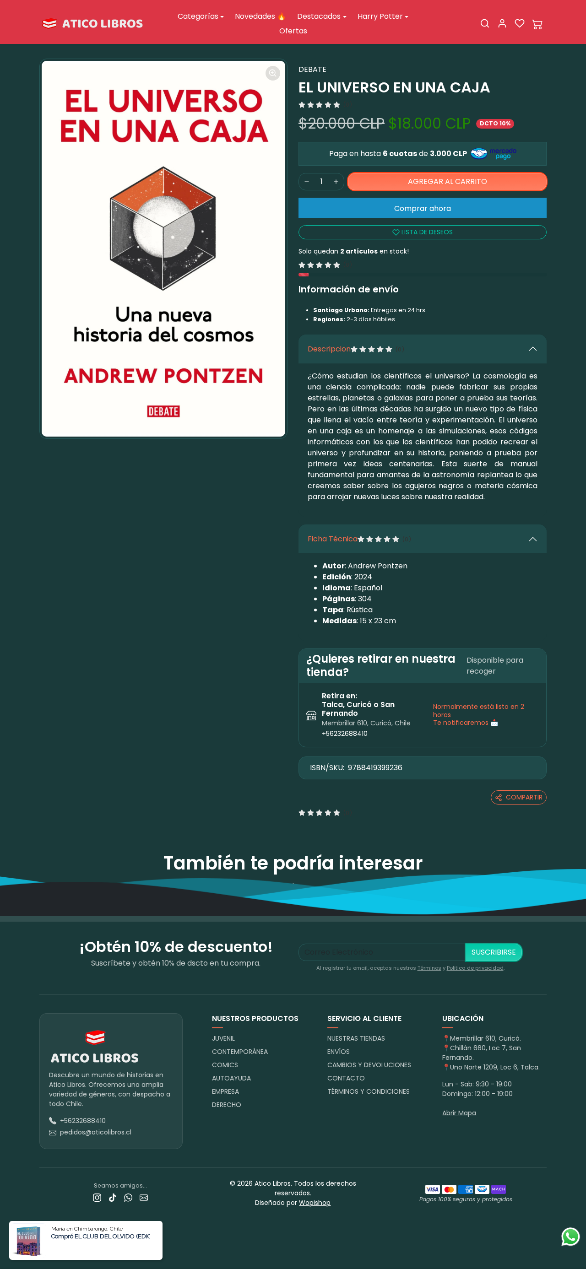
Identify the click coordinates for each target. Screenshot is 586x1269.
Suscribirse (494, 952)
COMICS (225, 1064)
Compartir (524, 797)
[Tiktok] (112, 1197)
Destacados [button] (319, 16)
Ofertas (293, 31)
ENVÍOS (338, 1051)
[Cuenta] (502, 23)
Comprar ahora (422, 208)
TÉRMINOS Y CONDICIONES (368, 1091)
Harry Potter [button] (380, 16)
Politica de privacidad (475, 968)
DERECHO (226, 1104)
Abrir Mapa (459, 1113)
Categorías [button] (198, 16)
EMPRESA (225, 1091)
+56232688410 (345, 733)
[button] (485, 23)
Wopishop (315, 1202)
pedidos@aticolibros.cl (95, 1132)
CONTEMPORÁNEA (240, 1051)
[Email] (144, 1197)
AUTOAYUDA (231, 1078)
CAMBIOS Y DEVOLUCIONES (369, 1064)
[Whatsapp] (128, 1197)
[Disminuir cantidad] (306, 181)
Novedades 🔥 (260, 16)
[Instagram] (97, 1197)
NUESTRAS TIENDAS (356, 1038)
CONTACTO (346, 1078)
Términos (429, 968)
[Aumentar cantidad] (336, 181)
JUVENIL (223, 1038)
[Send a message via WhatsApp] (570, 1236)
